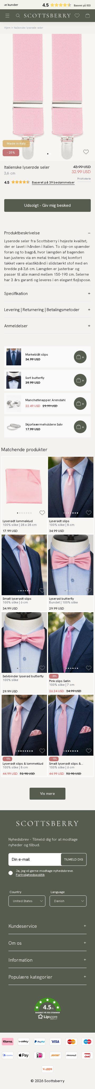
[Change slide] (48, 154)
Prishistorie (84, 178)
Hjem (7, 27)
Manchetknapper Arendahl (45, 400)
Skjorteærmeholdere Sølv (44, 424)
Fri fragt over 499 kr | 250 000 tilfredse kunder (48, 5)
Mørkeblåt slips (36, 354)
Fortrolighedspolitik (30, 875)
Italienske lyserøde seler (28, 27)
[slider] (47, 4)
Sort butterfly (34, 378)
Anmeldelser (16, 326)
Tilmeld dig (73, 859)
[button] (47, 1009)
